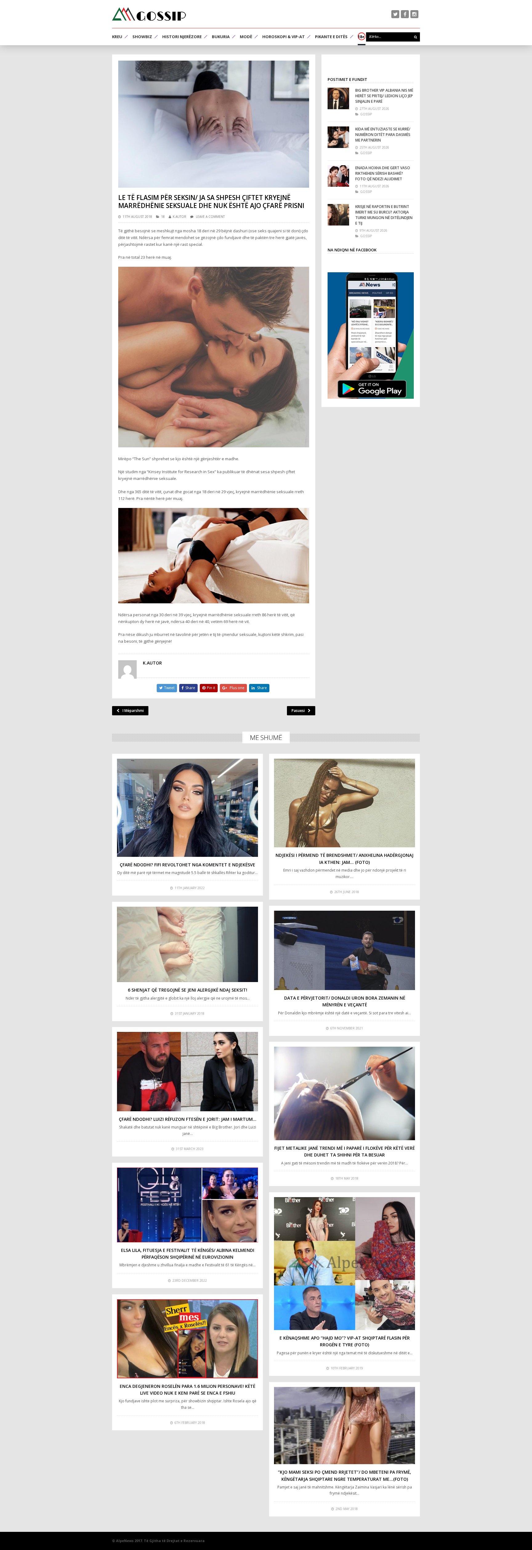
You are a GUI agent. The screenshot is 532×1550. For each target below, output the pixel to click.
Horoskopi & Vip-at (283, 36)
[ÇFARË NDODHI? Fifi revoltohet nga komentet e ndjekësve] (187, 808)
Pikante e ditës (331, 36)
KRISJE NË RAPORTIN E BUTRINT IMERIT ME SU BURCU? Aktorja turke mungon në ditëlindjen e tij (384, 215)
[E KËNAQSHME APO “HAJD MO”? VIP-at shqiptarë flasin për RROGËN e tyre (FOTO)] (344, 1263)
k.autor (179, 216)
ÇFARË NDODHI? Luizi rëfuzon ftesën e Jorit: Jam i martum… (187, 1119)
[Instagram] (414, 14)
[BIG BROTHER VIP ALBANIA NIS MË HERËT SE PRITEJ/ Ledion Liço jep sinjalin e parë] (338, 98)
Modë (246, 36)
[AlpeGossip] (149, 14)
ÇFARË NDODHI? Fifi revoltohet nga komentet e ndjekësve (187, 865)
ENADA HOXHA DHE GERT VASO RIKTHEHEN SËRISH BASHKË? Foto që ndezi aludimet (382, 173)
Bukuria (221, 36)
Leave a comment (210, 216)
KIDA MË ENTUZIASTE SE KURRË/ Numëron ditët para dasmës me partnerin (382, 134)
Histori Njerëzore (182, 36)
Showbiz (142, 36)
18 (163, 216)
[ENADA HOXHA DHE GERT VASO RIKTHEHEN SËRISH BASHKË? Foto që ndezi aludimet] (338, 176)
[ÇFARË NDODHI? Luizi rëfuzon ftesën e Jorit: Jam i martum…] (187, 1071)
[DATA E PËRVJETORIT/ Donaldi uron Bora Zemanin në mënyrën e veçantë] (344, 950)
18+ (361, 36)
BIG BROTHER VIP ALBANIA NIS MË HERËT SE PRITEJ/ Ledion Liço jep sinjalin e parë (384, 96)
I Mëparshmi (133, 710)
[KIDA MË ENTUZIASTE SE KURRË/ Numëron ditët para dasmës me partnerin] (338, 137)
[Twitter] (395, 14)
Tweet (169, 687)
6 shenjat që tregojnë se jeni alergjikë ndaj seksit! (187, 990)
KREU (117, 36)
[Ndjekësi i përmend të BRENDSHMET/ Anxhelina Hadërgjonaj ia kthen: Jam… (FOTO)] (344, 803)
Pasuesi (298, 710)
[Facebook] (405, 14)
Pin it (211, 687)
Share (190, 687)
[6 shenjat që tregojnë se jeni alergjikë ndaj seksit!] (187, 944)
